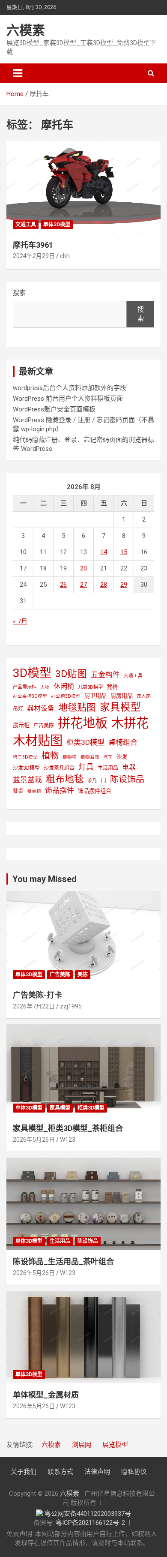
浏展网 (81, 1445)
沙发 (122, 756)
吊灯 (18, 709)
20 (83, 568)
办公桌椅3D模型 (30, 696)
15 (123, 552)
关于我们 (23, 1472)
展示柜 (21, 725)
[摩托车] (83, 187)
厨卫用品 (95, 696)
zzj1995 (71, 1006)
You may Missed (44, 879)
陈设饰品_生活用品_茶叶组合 (63, 1261)
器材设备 (40, 708)
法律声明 (97, 1472)
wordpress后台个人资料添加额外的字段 (69, 388)
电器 (129, 767)
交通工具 (25, 225)
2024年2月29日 (34, 255)
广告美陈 (43, 726)
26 (63, 584)
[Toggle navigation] (17, 73)
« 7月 (20, 621)
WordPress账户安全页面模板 (54, 409)
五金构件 (105, 674)
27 (83, 584)
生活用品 (108, 768)
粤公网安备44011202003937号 (88, 1514)
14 (103, 552)
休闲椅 (64, 686)
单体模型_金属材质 (46, 1394)
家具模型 (120, 707)
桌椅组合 (122, 742)
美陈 (83, 975)
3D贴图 (71, 674)
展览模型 (115, 1445)
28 (103, 584)
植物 (50, 755)
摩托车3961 (33, 244)
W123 (67, 1139)
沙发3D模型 (26, 768)
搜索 (19, 293)
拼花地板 (82, 723)
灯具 (86, 766)
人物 (45, 687)
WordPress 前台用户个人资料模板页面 (68, 398)
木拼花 (130, 723)
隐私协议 (134, 1472)
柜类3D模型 (85, 742)
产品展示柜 (24, 687)
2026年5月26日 (34, 1139)
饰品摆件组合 (94, 791)
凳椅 (112, 687)
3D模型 (32, 673)
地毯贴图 (77, 707)
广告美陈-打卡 (37, 994)
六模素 (25, 30)
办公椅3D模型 (66, 696)
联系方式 (60, 1472)
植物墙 (70, 757)
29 (123, 584)
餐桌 (18, 791)
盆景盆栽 (27, 779)
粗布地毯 (65, 779)
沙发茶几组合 (59, 768)
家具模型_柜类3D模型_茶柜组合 (68, 1128)
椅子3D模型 (25, 757)
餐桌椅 (34, 791)
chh (65, 255)
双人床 (144, 696)
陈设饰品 (127, 779)
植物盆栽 (90, 757)
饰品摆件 (59, 790)
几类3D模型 (90, 687)
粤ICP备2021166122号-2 (90, 1523)
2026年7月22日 (34, 1006)
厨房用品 (121, 696)
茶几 (92, 780)
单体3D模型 (56, 225)
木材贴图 (38, 740)
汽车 (108, 757)
